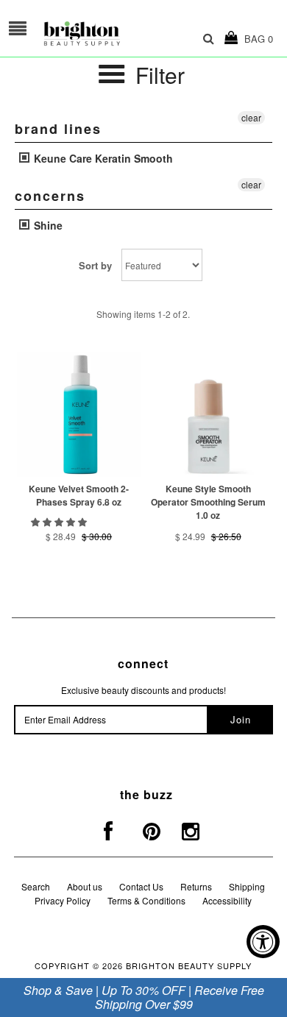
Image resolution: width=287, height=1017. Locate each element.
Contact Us (141, 886)
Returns (196, 886)
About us (84, 886)
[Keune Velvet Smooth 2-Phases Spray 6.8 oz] (79, 414)
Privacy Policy (63, 900)
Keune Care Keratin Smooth (102, 158)
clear (251, 117)
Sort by (95, 265)
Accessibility (227, 900)
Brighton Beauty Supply (189, 965)
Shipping (247, 886)
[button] (60, 521)
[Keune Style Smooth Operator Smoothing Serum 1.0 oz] (208, 414)
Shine (47, 225)
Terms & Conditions (146, 900)
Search (35, 886)
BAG (255, 39)
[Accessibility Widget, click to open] (263, 941)
